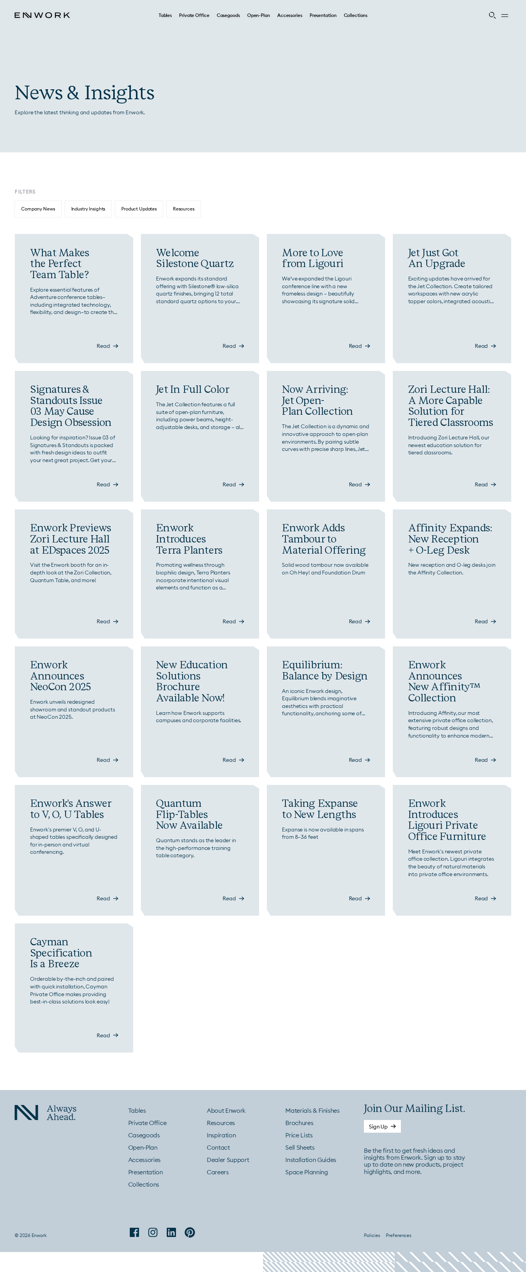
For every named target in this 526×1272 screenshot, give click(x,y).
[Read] (107, 346)
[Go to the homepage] (39, 1113)
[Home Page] (42, 15)
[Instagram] (153, 1232)
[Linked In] (171, 1232)
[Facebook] (134, 1232)
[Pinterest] (190, 1232)
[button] (165, 15)
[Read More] (74, 298)
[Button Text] (382, 1126)
